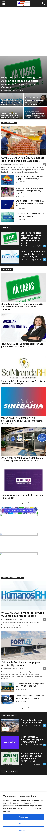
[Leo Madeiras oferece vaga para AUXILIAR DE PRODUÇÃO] (7, 687)
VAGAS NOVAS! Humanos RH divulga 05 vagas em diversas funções (11, 102)
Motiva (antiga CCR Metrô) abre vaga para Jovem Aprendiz (32, 739)
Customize (23, 824)
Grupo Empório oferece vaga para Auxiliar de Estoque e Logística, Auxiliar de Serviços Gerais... (32, 237)
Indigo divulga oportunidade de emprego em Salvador (22, 496)
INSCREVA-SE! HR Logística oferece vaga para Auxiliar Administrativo (34, 101)
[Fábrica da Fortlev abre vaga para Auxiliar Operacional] (23, 645)
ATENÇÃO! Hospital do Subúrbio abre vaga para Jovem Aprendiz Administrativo (33, 757)
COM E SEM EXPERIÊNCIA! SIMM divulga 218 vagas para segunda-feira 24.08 (22, 459)
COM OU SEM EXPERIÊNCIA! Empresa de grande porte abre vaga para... (22, 159)
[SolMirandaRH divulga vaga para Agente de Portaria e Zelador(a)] (23, 364)
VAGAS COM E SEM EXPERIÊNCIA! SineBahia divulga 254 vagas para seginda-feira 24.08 (34, 114)
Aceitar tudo (23, 817)
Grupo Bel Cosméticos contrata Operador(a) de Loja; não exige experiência (29, 190)
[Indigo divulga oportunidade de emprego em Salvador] (23, 478)
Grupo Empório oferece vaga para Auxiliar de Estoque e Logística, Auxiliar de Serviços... (22, 307)
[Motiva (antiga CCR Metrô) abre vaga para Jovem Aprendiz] (10, 742)
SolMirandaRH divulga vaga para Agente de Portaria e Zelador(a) (10, 115)
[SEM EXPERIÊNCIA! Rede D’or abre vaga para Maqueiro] (7, 217)
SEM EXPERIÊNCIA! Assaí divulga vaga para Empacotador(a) (29, 177)
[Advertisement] (23, 31)
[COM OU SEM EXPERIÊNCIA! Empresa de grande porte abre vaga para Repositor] (23, 140)
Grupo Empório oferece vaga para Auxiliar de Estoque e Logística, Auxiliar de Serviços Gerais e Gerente (22, 82)
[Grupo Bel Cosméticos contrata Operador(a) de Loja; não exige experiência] (7, 192)
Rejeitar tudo (23, 831)
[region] (23, 814)
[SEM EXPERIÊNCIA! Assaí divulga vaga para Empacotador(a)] (7, 180)
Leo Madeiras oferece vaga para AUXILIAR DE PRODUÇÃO (30, 684)
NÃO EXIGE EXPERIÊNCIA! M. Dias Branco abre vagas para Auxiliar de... (30, 203)
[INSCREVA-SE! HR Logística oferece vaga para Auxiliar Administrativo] (23, 327)
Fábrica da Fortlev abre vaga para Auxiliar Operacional (20, 664)
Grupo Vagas (6, 90)
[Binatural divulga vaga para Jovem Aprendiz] (10, 725)
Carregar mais (23, 503)
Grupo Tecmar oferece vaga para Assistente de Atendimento (30, 697)
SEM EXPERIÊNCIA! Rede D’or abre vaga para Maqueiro (30, 214)
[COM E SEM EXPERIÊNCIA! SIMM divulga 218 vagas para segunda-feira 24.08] (23, 441)
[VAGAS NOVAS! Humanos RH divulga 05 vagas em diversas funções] (10, 257)
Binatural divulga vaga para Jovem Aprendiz (31, 721)
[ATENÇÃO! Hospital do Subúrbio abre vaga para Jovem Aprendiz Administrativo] (10, 758)
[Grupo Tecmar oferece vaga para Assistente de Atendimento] (7, 699)
